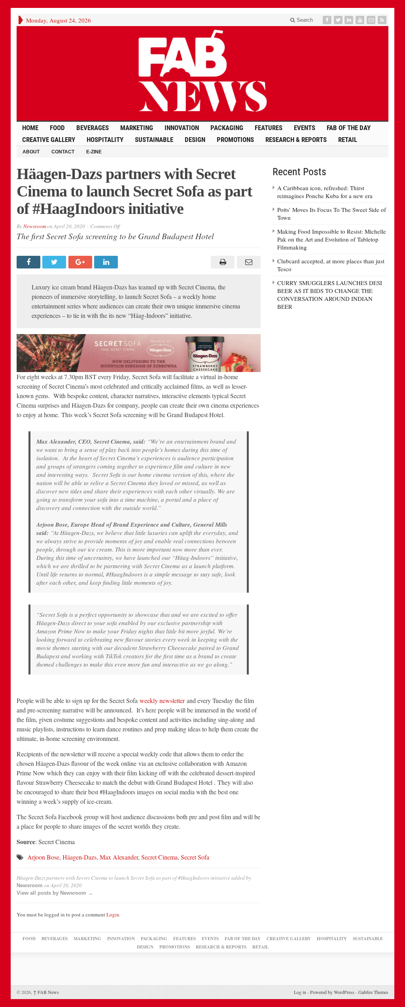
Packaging (226, 128)
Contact (62, 152)
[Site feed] (382, 20)
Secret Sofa (195, 857)
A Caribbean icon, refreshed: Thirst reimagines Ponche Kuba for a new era (325, 192)
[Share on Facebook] (29, 262)
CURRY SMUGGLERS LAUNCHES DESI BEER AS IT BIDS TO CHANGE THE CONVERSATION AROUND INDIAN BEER (329, 294)
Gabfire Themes (373, 992)
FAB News (46, 992)
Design (195, 140)
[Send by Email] (247, 262)
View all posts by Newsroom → (55, 893)
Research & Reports (296, 140)
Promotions (235, 140)
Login (112, 914)
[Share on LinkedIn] (107, 262)
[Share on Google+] (81, 262)
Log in (300, 992)
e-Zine (94, 152)
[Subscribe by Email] (371, 20)
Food (57, 128)
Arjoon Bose (43, 857)
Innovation (182, 128)
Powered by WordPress (332, 992)
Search (304, 20)
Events (304, 128)
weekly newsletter (162, 700)
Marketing (136, 128)
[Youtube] (360, 20)
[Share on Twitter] (55, 262)
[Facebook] (327, 20)
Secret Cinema (159, 857)
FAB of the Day (349, 128)
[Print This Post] (222, 262)
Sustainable (154, 140)
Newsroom (34, 226)
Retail (347, 140)
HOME (30, 128)
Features (268, 128)
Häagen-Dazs (79, 857)
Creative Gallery (48, 140)
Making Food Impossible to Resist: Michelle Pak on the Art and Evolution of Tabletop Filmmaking (331, 239)
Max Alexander (119, 857)
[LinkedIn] (349, 20)
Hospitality (105, 140)
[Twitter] (338, 20)
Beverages (92, 128)
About (31, 152)
